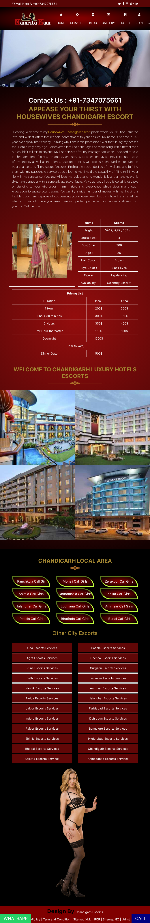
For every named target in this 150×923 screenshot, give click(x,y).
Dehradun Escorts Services (108, 718)
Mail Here (22, 3)
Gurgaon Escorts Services (108, 668)
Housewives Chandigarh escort (69, 132)
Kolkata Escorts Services (42, 759)
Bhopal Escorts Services (42, 748)
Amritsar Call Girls (119, 606)
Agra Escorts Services (42, 658)
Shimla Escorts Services (42, 738)
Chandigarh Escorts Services (108, 748)
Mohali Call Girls (75, 581)
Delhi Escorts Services (42, 678)
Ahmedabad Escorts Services (108, 759)
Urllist (126, 919)
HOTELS (125, 23)
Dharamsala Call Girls (75, 594)
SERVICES (77, 23)
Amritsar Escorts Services (108, 688)
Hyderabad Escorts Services (108, 738)
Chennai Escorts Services (108, 658)
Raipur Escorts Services (42, 728)
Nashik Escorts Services (42, 688)
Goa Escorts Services (42, 648)
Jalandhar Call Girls (31, 606)
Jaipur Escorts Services (42, 708)
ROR (97, 919)
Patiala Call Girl (31, 619)
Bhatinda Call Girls (75, 619)
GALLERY (108, 23)
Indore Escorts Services (42, 718)
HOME (61, 23)
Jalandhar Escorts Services (108, 698)
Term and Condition (57, 919)
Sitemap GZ (111, 919)
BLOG (93, 23)
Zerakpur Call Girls (119, 581)
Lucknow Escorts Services (108, 678)
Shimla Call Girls (31, 594)
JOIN (139, 23)
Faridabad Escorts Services (108, 708)
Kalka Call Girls (119, 594)
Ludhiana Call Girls (75, 606)
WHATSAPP (16, 918)
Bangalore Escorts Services (108, 728)
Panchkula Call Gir (31, 581)
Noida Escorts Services (42, 698)
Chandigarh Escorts (89, 912)
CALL (140, 918)
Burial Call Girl (119, 619)
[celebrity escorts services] (42, 251)
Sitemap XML (82, 919)
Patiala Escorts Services (108, 648)
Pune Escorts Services (42, 668)
